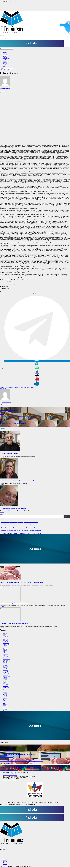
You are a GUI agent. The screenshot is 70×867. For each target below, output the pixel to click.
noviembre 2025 (6, 644)
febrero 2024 (5, 670)
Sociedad (5, 62)
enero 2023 (5, 686)
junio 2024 (5, 665)
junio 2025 (5, 650)
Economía (5, 55)
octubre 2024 (5, 660)
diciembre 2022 (6, 687)
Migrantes (5, 698)
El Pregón (2, 35)
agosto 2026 (5, 633)
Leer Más (2, 457)
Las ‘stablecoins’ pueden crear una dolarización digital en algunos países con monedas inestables (20, 530)
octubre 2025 (5, 645)
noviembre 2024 (6, 659)
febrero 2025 (5, 655)
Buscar (1, 514)
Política (4, 53)
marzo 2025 (5, 654)
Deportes (5, 57)
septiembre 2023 (6, 676)
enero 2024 (5, 671)
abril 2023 (5, 682)
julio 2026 (5, 634)
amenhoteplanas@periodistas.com (10, 775)
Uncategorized (7, 69)
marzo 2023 (5, 683)
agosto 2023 (5, 677)
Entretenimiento (6, 58)
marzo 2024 (5, 668)
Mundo (4, 56)
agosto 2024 (5, 662)
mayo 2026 (5, 636)
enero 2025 (5, 656)
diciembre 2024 (6, 657)
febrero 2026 (5, 640)
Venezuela (5, 52)
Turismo (4, 61)
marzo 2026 (5, 639)
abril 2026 (5, 638)
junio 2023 (5, 679)
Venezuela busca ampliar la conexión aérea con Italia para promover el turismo (17, 387)
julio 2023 (5, 678)
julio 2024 (5, 663)
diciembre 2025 (6, 643)
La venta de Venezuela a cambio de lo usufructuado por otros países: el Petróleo (18, 416)
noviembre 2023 (6, 673)
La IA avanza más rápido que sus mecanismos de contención (14, 623)
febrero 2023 (5, 684)
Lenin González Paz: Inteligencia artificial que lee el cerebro (14, 603)
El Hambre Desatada (4, 388)
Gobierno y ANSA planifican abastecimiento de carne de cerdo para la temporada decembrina (20, 527)
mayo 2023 (5, 681)
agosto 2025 (5, 648)
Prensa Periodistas (6, 88)
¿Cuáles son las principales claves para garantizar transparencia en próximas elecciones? (19, 522)
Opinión (4, 59)
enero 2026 (5, 641)
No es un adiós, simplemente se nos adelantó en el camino (13, 423)
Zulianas (4, 710)
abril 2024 (5, 667)
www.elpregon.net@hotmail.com (10, 779)
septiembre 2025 (6, 646)
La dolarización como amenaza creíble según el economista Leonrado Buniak (16, 524)
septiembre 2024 (6, 661)
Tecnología (5, 64)
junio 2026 (5, 635)
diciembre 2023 (6, 672)
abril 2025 (5, 652)
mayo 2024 (5, 666)
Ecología (5, 63)
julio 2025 (5, 649)
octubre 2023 (5, 675)
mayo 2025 (5, 651)
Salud (4, 66)
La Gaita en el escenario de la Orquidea (9, 410)
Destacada (5, 693)
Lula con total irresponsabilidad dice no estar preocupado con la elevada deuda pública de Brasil (20, 533)
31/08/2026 (2, 750)
